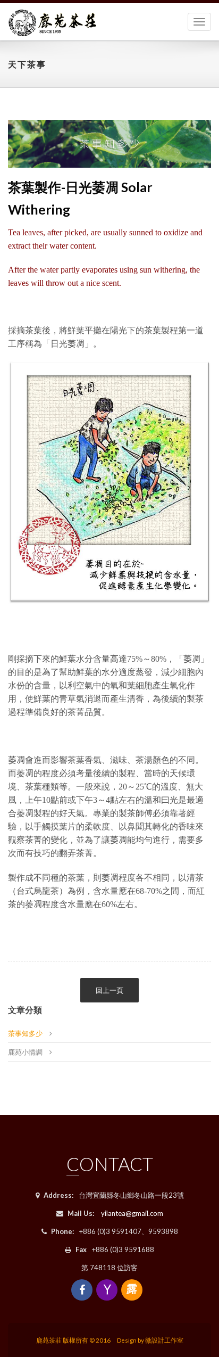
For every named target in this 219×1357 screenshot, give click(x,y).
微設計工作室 (164, 1340)
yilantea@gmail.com (132, 1213)
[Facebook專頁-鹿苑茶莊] (81, 1290)
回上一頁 (109, 990)
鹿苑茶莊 (49, 1340)
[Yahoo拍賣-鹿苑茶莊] (106, 1290)
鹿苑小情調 (25, 1052)
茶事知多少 (25, 1033)
